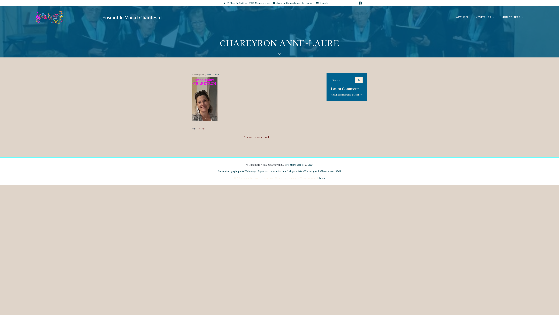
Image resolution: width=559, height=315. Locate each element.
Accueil (462, 17)
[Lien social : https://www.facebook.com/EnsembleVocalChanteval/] (360, 3)
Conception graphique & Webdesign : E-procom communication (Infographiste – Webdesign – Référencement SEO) (279, 171)
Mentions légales (295, 165)
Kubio (322, 178)
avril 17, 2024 (213, 74)
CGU (310, 165)
